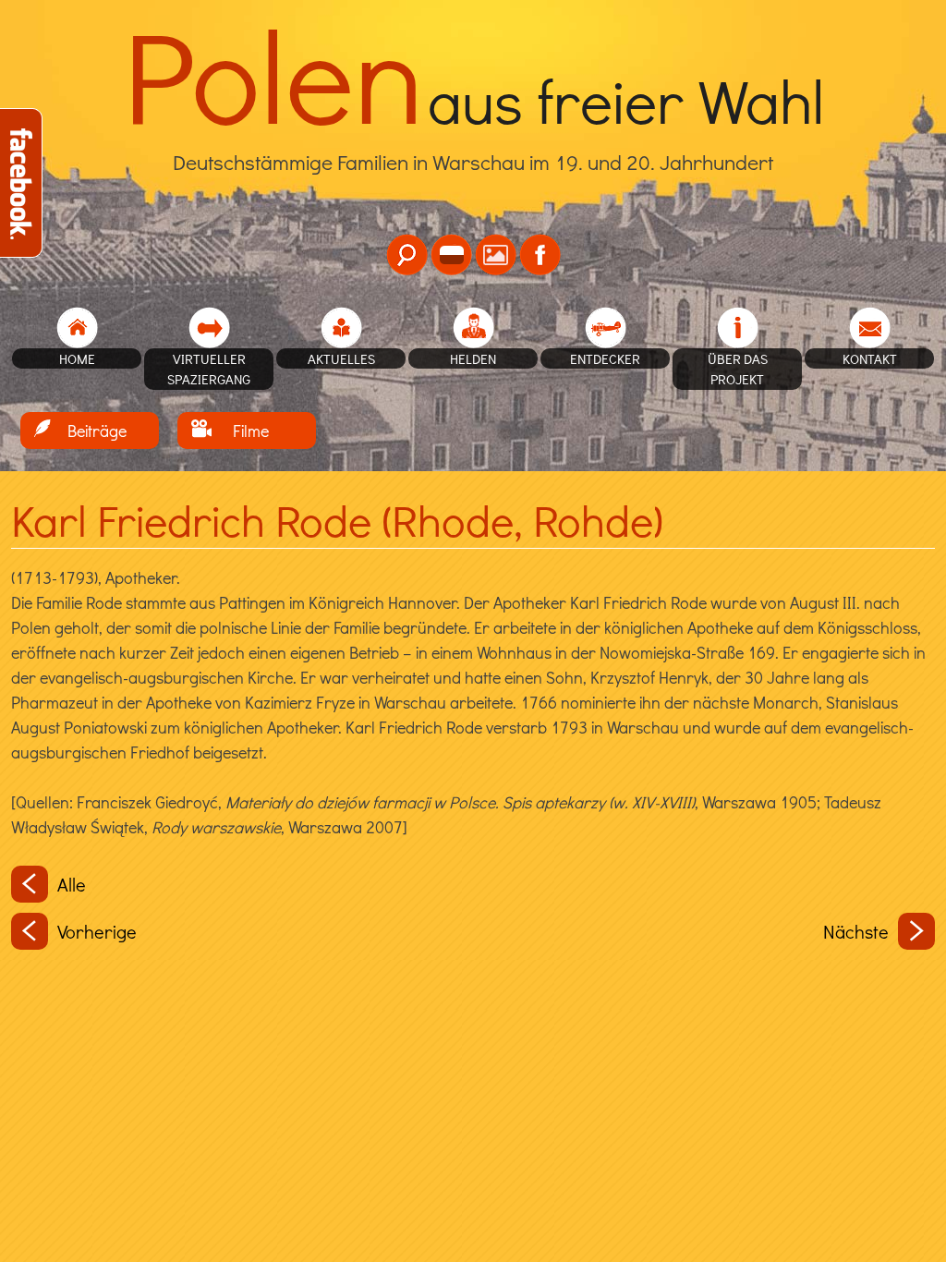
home (77, 358)
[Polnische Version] (451, 254)
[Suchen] (407, 254)
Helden (473, 358)
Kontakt (870, 358)
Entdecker (605, 358)
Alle (71, 884)
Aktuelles (341, 358)
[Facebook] (540, 254)
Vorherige (97, 931)
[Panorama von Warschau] (495, 254)
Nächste (856, 931)
